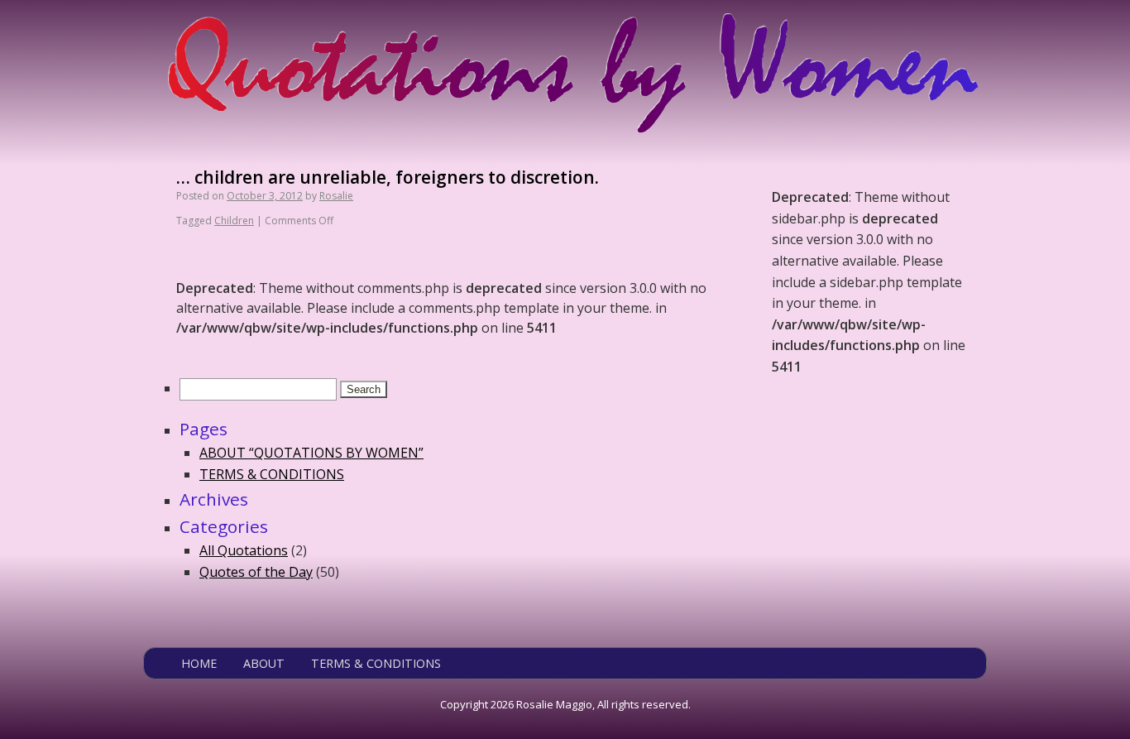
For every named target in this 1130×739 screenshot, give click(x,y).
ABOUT (264, 663)
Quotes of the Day (256, 572)
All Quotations (243, 550)
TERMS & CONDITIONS (271, 474)
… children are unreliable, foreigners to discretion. (387, 177)
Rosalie (336, 196)
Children (234, 221)
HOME (199, 663)
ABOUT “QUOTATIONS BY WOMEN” (311, 453)
